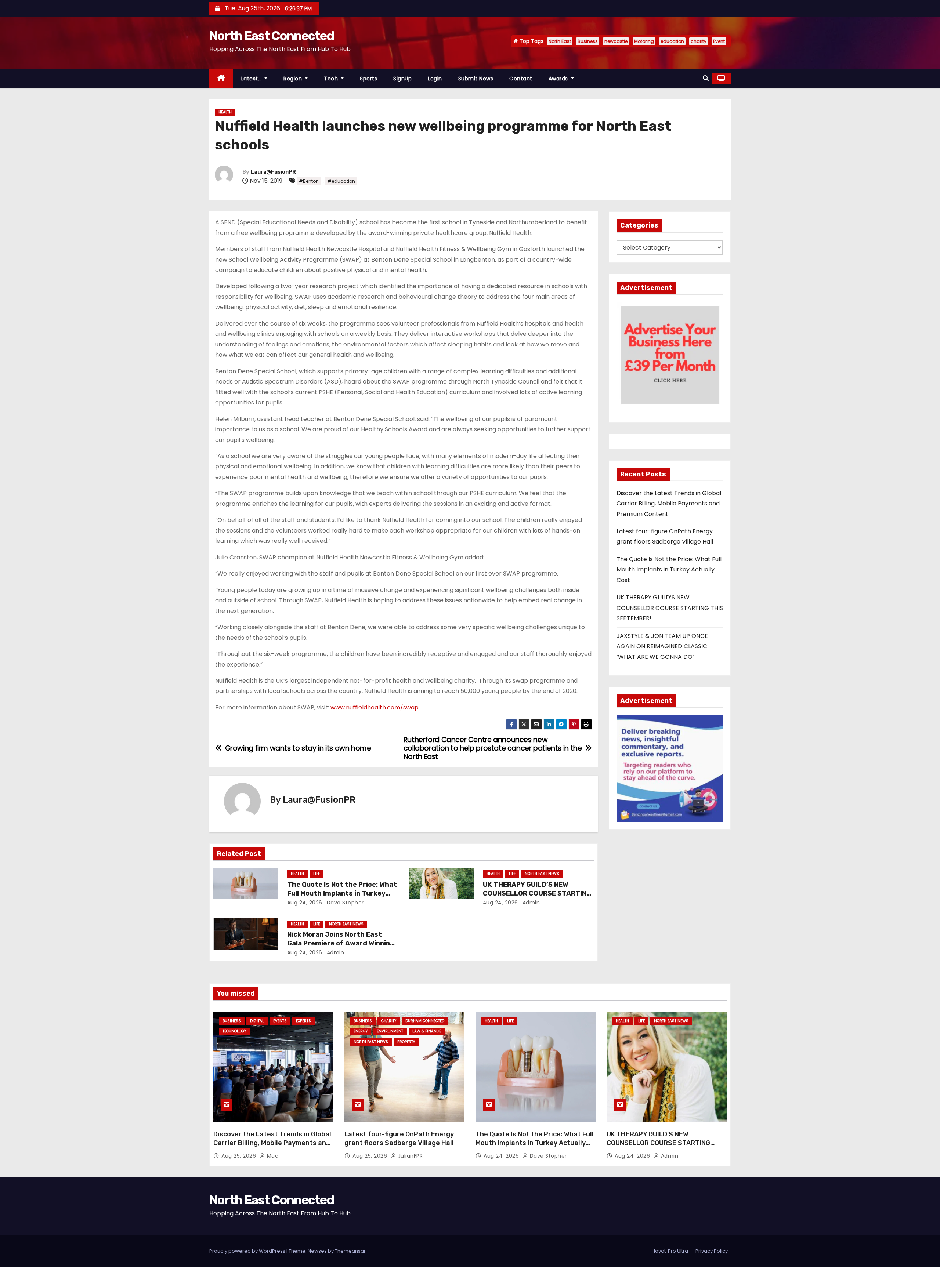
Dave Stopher (344, 902)
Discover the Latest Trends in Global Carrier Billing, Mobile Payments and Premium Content (669, 503)
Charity (388, 1021)
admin (530, 902)
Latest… (252, 78)
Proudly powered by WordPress (247, 1251)
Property (406, 1042)
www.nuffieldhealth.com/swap (374, 707)
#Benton (309, 181)
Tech (332, 78)
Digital (257, 1021)
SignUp (402, 78)
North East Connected (271, 35)
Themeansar (350, 1251)
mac (271, 1155)
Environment (390, 1031)
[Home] (221, 78)
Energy (361, 1031)
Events (280, 1021)
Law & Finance (426, 1031)
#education (341, 181)
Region (293, 78)
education (672, 41)
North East (560, 41)
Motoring (644, 41)
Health (225, 112)
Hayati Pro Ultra (670, 1251)
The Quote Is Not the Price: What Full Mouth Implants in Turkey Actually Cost (342, 893)
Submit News (476, 78)
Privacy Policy (711, 1251)
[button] (706, 78)
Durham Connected (424, 1021)
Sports (368, 78)
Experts (303, 1021)
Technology (234, 1031)
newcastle (616, 41)
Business (588, 41)
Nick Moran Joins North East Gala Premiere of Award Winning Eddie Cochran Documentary (340, 943)
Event (719, 41)
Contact (520, 78)
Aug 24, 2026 (304, 902)
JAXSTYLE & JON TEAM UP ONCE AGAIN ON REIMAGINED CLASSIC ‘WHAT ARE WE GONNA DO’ (662, 646)
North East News (542, 873)
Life (316, 873)
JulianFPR (409, 1155)
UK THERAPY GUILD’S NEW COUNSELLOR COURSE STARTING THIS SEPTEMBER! (537, 893)
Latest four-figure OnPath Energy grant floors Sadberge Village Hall (399, 1138)
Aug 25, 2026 (239, 1155)
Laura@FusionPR (273, 172)
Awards (559, 78)
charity (698, 41)
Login (435, 78)
